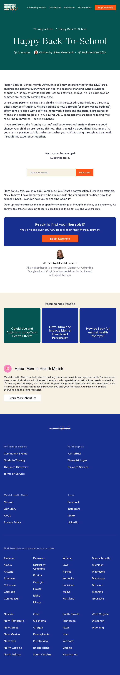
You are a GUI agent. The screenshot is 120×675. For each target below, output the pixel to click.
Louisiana (68, 585)
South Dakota (70, 614)
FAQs (7, 515)
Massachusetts (101, 558)
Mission (8, 502)
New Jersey (11, 627)
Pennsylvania (41, 634)
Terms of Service (14, 473)
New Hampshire (14, 621)
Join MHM (74, 453)
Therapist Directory (16, 467)
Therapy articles (43, 29)
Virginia (67, 647)
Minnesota (98, 571)
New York (10, 641)
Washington (69, 654)
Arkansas (9, 578)
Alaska (8, 565)
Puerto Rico (40, 641)
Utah (65, 634)
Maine (66, 592)
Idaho (36, 595)
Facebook (74, 502)
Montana (97, 592)
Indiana (67, 558)
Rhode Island (41, 647)
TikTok (71, 515)
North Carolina (13, 647)
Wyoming (98, 627)
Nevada (8, 614)
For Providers (85, 7)
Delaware (39, 558)
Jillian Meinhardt (63, 52)
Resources (69, 7)
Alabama (9, 558)
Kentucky (68, 578)
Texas (65, 627)
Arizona (8, 571)
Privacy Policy (12, 522)
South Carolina (42, 654)
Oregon (38, 627)
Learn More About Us (22, 398)
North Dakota (12, 654)
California (10, 585)
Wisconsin (98, 621)
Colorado (9, 592)
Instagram (74, 509)
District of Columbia (39, 566)
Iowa (65, 565)
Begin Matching (105, 7)
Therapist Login (77, 460)
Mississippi (98, 578)
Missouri (97, 585)
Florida (37, 575)
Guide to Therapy (14, 460)
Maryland (68, 598)
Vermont (67, 641)
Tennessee (69, 621)
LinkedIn (73, 522)
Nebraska (98, 598)
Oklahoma (39, 621)
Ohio (36, 614)
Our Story (10, 509)
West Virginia (100, 614)
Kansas (66, 571)
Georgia (38, 582)
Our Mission (55, 7)
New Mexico (12, 634)
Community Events (36, 7)
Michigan (97, 565)
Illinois (37, 602)
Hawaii (37, 589)
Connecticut (11, 598)
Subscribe (84, 172)
